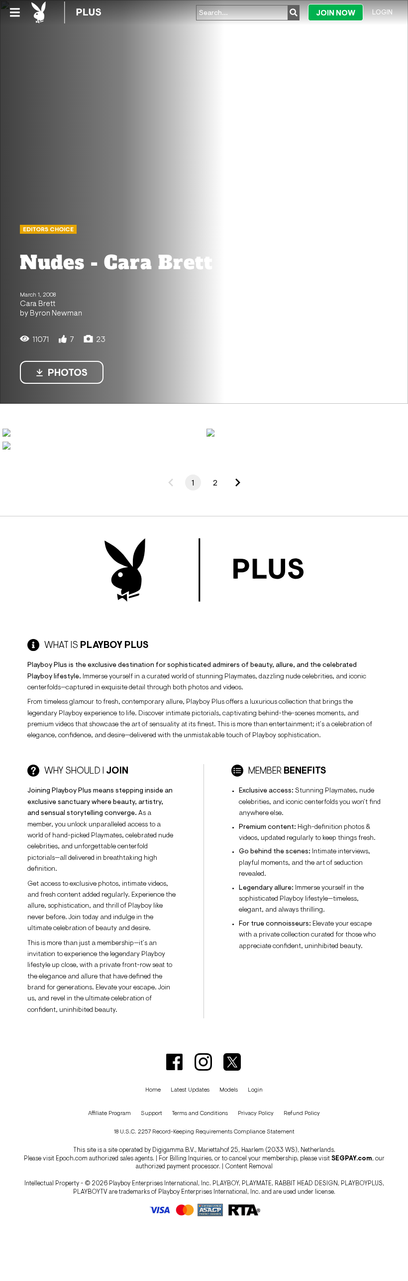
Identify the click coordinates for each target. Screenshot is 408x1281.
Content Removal (249, 1166)
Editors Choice (48, 229)
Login (382, 11)
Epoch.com (72, 1158)
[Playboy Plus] (66, 12)
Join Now (335, 12)
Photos (68, 372)
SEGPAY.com (351, 1158)
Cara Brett (37, 303)
